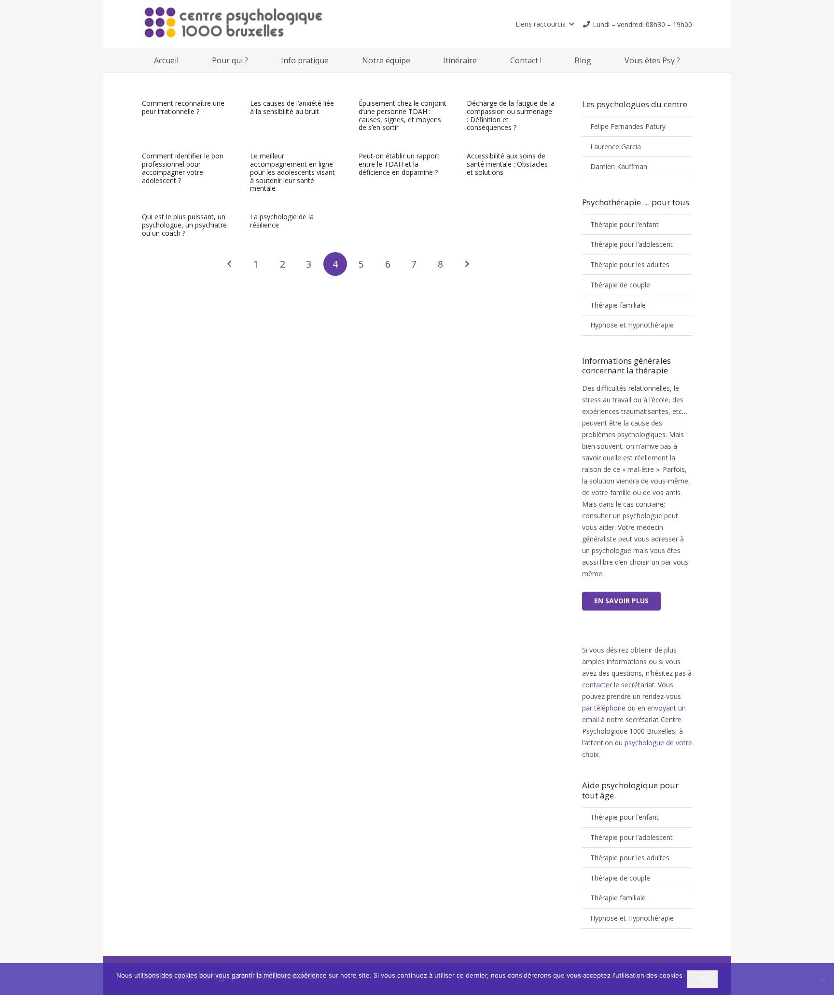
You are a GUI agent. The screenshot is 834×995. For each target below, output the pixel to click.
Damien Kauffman (618, 166)
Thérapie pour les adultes (629, 264)
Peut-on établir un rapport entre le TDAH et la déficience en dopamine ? (399, 164)
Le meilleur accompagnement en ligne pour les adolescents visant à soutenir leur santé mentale (292, 172)
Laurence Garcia (615, 146)
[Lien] (277, 24)
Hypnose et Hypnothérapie (632, 324)
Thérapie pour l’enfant (624, 224)
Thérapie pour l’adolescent (631, 244)
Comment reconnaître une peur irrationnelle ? (183, 107)
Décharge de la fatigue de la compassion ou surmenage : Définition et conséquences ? (511, 115)
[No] (822, 979)
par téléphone (604, 707)
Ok (702, 978)
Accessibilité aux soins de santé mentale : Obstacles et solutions (507, 164)
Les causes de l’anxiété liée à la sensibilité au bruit (292, 107)
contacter (597, 684)
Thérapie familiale (618, 305)
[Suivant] (467, 264)
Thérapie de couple (620, 284)
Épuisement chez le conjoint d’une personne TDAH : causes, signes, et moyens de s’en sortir (402, 115)
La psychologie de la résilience (282, 220)
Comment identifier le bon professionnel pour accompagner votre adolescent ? (182, 168)
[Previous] (229, 264)
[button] (545, 24)
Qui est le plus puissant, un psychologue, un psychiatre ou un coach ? (184, 225)
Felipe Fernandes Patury (628, 126)
